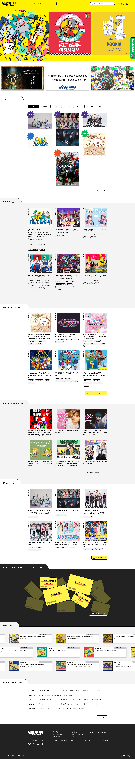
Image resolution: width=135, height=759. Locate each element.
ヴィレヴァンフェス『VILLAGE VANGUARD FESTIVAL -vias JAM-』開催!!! (67, 335)
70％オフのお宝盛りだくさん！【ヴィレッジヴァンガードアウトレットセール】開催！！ (94, 276)
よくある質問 (97, 740)
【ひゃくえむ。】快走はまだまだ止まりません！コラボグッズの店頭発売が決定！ (39, 276)
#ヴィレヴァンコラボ (33, 244)
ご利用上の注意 (78, 740)
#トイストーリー (87, 383)
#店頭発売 (48, 285)
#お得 (91, 282)
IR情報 (65, 740)
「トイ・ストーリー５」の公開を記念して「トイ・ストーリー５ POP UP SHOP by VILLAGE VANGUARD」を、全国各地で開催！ (95, 374)
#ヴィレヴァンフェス (61, 339)
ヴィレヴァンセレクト (77, 734)
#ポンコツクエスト (60, 284)
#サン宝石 (86, 344)
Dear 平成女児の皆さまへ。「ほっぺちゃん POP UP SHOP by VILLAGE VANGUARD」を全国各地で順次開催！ (94, 336)
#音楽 (72, 282)
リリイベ (56, 106)
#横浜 (76, 339)
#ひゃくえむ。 (41, 285)
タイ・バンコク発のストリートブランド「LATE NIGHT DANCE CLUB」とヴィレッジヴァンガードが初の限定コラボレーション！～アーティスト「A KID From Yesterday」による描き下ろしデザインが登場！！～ (40, 232)
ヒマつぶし (90, 106)
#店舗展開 (31, 280)
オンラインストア (95, 731)
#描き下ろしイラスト (33, 249)
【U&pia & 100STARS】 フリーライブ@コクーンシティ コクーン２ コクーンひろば (67, 511)
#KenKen (58, 282)
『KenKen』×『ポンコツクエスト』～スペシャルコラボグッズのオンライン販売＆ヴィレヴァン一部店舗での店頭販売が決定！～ (67, 277)
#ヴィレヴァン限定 (44, 282)
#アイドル (39, 547)
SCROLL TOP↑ (125, 755)
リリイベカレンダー (101, 557)
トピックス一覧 (101, 190)
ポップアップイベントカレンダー (97, 393)
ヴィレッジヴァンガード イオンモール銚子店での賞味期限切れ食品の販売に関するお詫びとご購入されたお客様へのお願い (70, 691)
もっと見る (102, 297)
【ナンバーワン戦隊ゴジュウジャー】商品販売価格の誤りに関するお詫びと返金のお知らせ (62, 708)
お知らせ (55, 740)
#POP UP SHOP (32, 341)
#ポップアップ (41, 341)
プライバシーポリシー (88, 740)
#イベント (31, 380)
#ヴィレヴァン (32, 247)
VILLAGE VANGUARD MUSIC (98, 733)
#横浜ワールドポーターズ (61, 547)
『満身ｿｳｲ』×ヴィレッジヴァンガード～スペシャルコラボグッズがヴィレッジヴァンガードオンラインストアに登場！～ (95, 432)
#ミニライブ (31, 547)
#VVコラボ (42, 244)
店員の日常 (101, 106)
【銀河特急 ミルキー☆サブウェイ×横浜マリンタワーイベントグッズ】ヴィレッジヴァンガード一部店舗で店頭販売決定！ (67, 231)
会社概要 (71, 740)
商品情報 (45, 106)
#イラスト (42, 249)
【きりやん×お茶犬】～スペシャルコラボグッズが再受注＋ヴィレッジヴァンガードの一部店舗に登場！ (40, 463)
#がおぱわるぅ (39, 344)
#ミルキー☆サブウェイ (61, 236)
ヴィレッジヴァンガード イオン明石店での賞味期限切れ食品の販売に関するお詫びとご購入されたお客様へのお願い (69, 704)
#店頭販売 (86, 236)
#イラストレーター (100, 234)
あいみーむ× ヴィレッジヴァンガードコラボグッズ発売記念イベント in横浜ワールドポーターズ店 (95, 544)
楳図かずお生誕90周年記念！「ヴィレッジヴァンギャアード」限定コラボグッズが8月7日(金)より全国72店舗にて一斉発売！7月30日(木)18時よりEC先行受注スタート (39, 433)
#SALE (85, 282)
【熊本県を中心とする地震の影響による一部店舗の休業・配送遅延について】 (59, 695)
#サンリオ (31, 344)
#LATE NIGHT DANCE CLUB (35, 239)
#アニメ (30, 287)
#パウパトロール (39, 380)
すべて (33, 106)
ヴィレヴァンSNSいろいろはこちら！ (44, 3)
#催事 (96, 282)
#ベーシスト (66, 282)
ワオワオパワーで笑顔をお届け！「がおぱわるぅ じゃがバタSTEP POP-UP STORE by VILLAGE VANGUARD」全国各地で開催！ (40, 336)
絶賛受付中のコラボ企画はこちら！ (96, 473)
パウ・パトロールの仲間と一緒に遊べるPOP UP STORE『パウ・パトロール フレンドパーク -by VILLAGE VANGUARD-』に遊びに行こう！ (40, 374)
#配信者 (92, 234)
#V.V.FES (70, 339)
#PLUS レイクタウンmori (34, 550)
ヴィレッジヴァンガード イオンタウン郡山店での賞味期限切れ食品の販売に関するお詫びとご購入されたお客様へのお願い (70, 699)
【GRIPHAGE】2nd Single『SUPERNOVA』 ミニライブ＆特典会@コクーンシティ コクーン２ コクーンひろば (94, 512)
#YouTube (58, 287)
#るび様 (86, 234)
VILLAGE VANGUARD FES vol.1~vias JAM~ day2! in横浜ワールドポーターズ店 (66, 543)
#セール (100, 280)
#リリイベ (72, 547)
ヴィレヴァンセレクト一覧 (98, 613)
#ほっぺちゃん (94, 344)
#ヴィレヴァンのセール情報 (90, 280)
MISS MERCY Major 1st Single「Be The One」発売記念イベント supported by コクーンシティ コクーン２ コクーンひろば (39, 512)
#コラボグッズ (32, 285)
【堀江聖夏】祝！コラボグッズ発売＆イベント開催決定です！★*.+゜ (67, 431)
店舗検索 (74, 736)
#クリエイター (59, 342)
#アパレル (40, 247)
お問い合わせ (105, 740)
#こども (47, 380)
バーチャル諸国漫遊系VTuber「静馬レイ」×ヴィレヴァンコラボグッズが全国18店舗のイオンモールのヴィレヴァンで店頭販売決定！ (67, 463)
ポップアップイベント (67, 106)
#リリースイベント (33, 517)
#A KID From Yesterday (34, 242)
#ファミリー (31, 383)
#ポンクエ (69, 284)
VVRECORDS (79, 106)
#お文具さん (68, 378)
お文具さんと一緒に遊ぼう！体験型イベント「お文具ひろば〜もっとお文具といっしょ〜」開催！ (67, 373)
